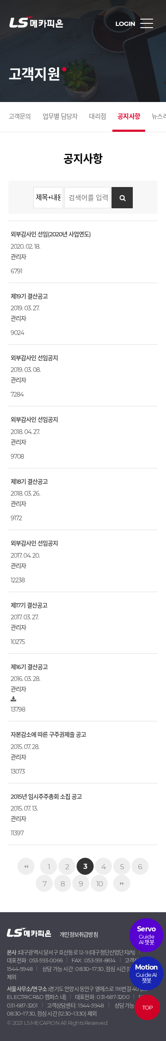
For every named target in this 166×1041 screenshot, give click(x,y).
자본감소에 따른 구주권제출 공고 (48, 734)
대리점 (97, 116)
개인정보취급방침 (79, 934)
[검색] (122, 197)
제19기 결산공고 (29, 296)
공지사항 (128, 116)
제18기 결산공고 (29, 481)
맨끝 (121, 883)
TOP (147, 1007)
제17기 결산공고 (29, 605)
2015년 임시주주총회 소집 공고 (46, 796)
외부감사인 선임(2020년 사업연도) (51, 234)
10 (99, 883)
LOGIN (125, 24)
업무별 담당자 (60, 116)
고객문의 (20, 116)
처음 (25, 866)
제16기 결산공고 (29, 667)
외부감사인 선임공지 (34, 358)
